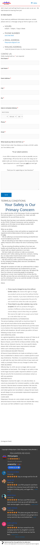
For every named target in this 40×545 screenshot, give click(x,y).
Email (3, 132)
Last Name (5, 68)
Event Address (6, 78)
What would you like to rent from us (12, 142)
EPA (4, 235)
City (2, 88)
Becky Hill (10, 480)
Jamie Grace (11, 495)
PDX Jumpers (13, 456)
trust (15, 278)
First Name (5, 58)
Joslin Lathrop (12, 523)
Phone (3, 122)
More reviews (20, 537)
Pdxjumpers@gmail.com (12, 42)
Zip (2, 98)
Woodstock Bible (13, 472)
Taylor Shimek (12, 508)
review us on (13, 467)
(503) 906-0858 (9, 35)
